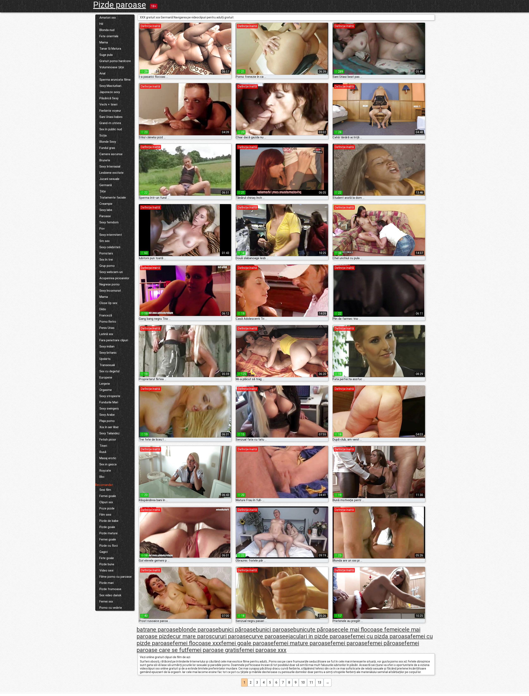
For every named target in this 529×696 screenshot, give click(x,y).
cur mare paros (192, 636)
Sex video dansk (110, 595)
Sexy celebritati (109, 247)
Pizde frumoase (110, 589)
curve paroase (267, 636)
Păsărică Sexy (108, 98)
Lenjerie (104, 384)
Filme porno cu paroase (115, 577)
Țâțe (102, 191)
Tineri (103, 446)
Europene (105, 377)
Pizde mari (106, 583)
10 (303, 682)
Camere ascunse (111, 154)
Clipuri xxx (106, 502)
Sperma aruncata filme (115, 79)
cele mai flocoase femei (368, 629)
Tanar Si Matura (110, 48)
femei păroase (385, 643)
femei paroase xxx (262, 650)
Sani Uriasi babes (111, 117)
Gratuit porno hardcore (115, 61)
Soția (103, 135)
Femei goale (107, 496)
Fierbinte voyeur (110, 111)
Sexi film (105, 490)
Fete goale (106, 558)
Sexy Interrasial (109, 166)
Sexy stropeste (109, 396)
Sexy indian (106, 346)
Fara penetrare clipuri (113, 340)
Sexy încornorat (110, 290)
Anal (102, 73)
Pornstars (106, 253)
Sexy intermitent (110, 235)
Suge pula (106, 55)
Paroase (105, 216)
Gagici (103, 552)
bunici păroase (237, 629)
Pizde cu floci (108, 545)
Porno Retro (107, 321)
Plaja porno (107, 421)
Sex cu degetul (109, 371)
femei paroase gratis (213, 650)
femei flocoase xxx (197, 643)
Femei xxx (106, 601)
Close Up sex (108, 303)
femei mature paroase (302, 643)
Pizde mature (108, 533)
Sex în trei (106, 259)
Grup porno (107, 266)
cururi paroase (230, 636)
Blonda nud (106, 30)
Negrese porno (109, 284)
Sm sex (104, 241)
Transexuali (107, 365)
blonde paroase (198, 629)
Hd (101, 24)
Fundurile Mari (108, 402)
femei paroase (348, 643)
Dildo (102, 309)
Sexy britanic (108, 353)
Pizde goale (107, 527)
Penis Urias (106, 328)
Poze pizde (106, 508)
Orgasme (105, 390)
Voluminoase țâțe (111, 67)
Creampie (105, 204)
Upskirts (105, 359)
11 (311, 682)
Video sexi (106, 570)
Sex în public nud (110, 129)
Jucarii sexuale (109, 179)
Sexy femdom (109, 222)
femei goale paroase (247, 643)
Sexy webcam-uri (111, 272)
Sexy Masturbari (110, 86)
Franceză (105, 315)
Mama (103, 42)
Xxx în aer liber (109, 427)
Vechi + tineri (108, 104)
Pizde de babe (108, 521)
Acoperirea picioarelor (114, 278)
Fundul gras (107, 148)
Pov (102, 228)
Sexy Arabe (107, 415)
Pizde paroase (119, 5)
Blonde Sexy (107, 142)
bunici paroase (274, 629)
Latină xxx (106, 334)
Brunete (104, 160)
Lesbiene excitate (111, 173)
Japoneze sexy (109, 92)
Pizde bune (106, 564)
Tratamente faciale (112, 197)
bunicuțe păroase (315, 629)
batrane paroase (158, 629)
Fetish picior (107, 439)
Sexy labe (105, 210)
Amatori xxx (107, 17)
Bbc (102, 477)
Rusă (102, 452)
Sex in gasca (108, 464)
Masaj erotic (107, 458)
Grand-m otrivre (110, 123)
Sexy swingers (109, 408)
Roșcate (105, 470)
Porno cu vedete (110, 608)
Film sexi (105, 514)
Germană (105, 185)
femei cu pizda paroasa (380, 636)
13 (319, 682)
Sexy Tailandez (109, 433)
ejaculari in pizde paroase (317, 636)
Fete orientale (108, 36)
